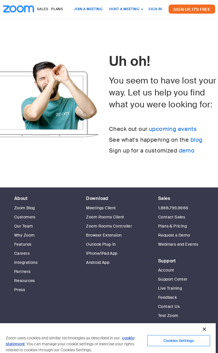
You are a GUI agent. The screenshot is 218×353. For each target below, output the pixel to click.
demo (187, 150)
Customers (24, 217)
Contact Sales (171, 217)
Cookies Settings (179, 340)
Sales (164, 198)
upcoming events (173, 129)
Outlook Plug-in (101, 244)
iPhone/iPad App (101, 253)
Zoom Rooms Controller (109, 226)
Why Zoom (24, 235)
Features (22, 244)
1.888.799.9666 (173, 207)
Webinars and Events (178, 244)
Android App (97, 262)
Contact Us (169, 306)
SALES (42, 9)
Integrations (25, 262)
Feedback (167, 297)
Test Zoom (168, 315)
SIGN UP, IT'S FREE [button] (191, 9)
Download (97, 198)
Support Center (173, 279)
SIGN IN (155, 9)
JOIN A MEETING (88, 9)
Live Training (170, 288)
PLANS (57, 9)
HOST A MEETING (124, 9)
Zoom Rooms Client (105, 217)
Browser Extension (103, 235)
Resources (24, 280)
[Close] (204, 329)
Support (167, 261)
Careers (22, 253)
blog (196, 139)
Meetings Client (101, 207)
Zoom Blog (24, 207)
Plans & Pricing (172, 226)
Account (166, 270)
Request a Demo (174, 235)
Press (19, 289)
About (21, 198)
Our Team (23, 226)
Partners (22, 271)
